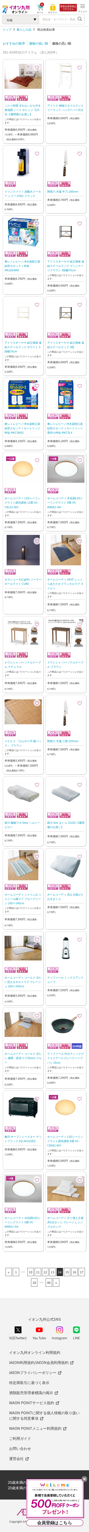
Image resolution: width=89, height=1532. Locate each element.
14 (60, 1272)
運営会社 (16, 1458)
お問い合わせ (20, 1448)
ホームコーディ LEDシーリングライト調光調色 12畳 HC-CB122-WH (22, 502)
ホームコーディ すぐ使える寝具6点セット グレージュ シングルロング (65, 1222)
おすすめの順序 (14, 43)
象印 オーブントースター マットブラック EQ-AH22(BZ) (23, 1139)
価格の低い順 (38, 43)
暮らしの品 (24, 29)
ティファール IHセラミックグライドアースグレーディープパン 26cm (65, 1058)
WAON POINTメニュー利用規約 (35, 1428)
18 (34, 1282)
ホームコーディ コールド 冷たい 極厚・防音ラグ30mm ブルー (23, 1058)
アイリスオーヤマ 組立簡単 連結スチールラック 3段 (65, 345)
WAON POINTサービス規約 (31, 1402)
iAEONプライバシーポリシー (32, 1372)
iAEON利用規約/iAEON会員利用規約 (38, 1362)
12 (45, 1272)
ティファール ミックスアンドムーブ (65, 979)
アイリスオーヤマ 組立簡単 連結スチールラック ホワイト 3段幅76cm (23, 347)
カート (40, 12)
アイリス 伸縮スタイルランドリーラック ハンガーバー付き (65, 107)
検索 (79, 19)
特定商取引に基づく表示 (29, 1382)
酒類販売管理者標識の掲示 (31, 1392)
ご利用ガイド (20, 1438)
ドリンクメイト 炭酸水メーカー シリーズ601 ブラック (23, 193)
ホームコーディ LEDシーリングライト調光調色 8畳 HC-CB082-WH (65, 1141)
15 (67, 1272)
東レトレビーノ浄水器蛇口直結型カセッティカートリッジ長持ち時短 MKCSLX (65, 428)
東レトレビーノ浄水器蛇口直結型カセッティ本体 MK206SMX (22, 265)
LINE (76, 1338)
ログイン (52, 12)
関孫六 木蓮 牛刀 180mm (62, 191)
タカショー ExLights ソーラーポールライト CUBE (23, 581)
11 (38, 1272)
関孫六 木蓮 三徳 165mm (62, 741)
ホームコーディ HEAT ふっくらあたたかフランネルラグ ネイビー (65, 583)
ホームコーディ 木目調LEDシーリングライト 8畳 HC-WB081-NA (65, 502)
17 (82, 1272)
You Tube (39, 1338)
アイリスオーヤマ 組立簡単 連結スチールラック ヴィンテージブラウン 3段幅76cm (65, 265)
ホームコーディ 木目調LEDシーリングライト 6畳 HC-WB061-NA (22, 1222)
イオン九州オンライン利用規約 (34, 1352)
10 (30, 1272)
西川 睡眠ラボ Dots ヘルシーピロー (22, 825)
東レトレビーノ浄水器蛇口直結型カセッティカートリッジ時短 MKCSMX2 (22, 428)
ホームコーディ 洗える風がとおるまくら (65, 896)
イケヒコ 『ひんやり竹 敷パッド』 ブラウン (23, 743)
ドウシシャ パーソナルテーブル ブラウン (65, 664)
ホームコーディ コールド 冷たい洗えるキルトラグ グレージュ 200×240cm (23, 981)
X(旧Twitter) (18, 1338)
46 (49, 1282)
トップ (7, 29)
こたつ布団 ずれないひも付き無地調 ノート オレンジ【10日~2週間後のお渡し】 (23, 109)
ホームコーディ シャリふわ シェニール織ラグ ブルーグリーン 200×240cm (23, 898)
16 (74, 1272)
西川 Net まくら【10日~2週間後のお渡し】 (65, 825)
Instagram (59, 1338)
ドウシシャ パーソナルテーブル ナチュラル (23, 664)
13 (52, 1272)
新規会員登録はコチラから (68, 8)
